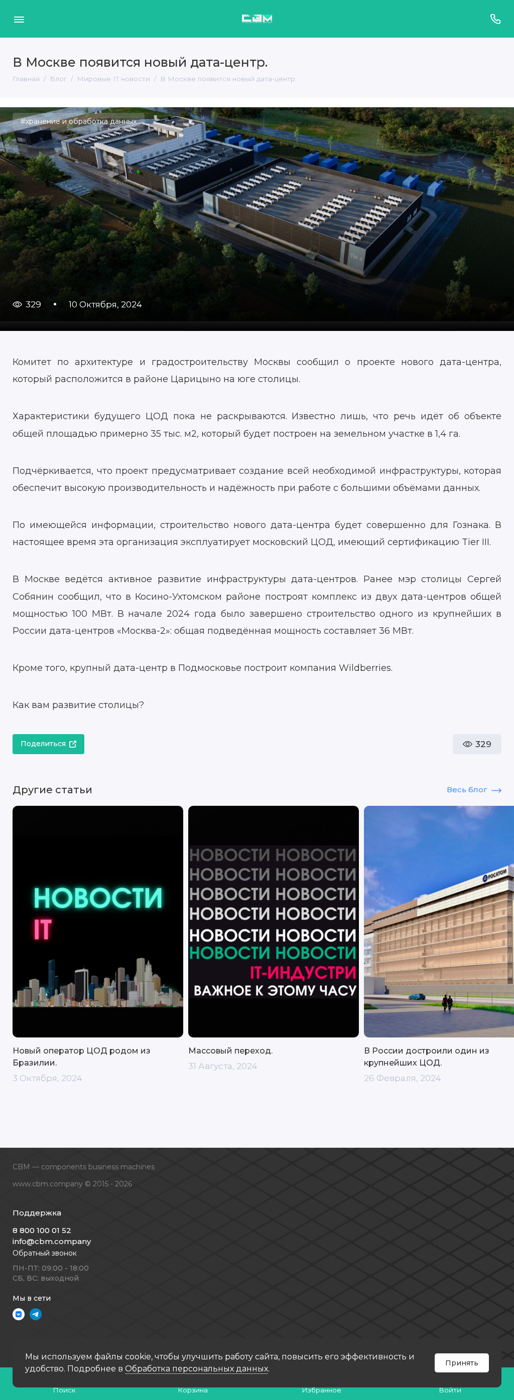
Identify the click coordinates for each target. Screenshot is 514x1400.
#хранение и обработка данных (79, 121)
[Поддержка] (495, 19)
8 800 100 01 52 (42, 1230)
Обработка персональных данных (196, 1368)
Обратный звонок (45, 1253)
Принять (461, 1362)
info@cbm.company (52, 1241)
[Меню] (19, 19)
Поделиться (43, 743)
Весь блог (467, 789)
